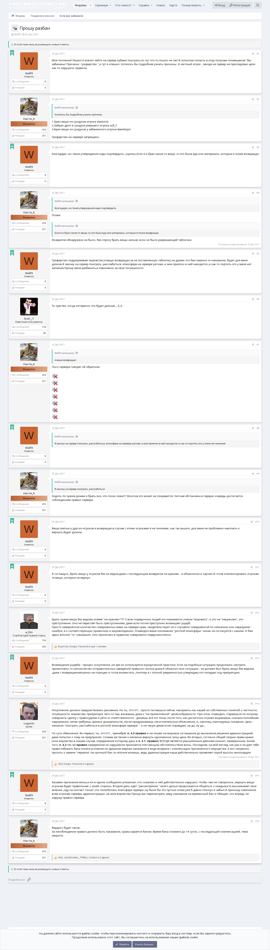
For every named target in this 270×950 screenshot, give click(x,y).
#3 (258, 147)
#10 (257, 521)
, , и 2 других (83, 857)
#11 (257, 567)
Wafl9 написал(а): (64, 107)
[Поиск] (258, 5)
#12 (257, 612)
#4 (258, 192)
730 (44, 640)
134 (44, 326)
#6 (258, 299)
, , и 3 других (76, 763)
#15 (257, 775)
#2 (258, 99)
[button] (90, 5)
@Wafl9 (133, 710)
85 (44, 333)
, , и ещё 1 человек (82, 646)
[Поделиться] (253, 54)
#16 (257, 821)
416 (44, 129)
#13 (257, 658)
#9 (258, 473)
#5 (258, 253)
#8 (258, 428)
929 (44, 646)
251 (44, 135)
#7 (258, 344)
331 (44, 737)
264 (44, 731)
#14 (257, 703)
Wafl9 (17, 34)
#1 (258, 53)
